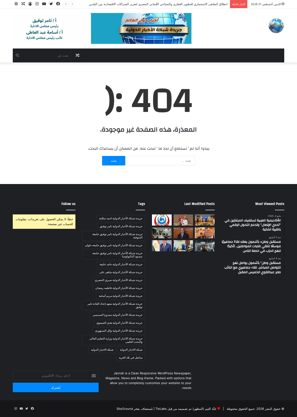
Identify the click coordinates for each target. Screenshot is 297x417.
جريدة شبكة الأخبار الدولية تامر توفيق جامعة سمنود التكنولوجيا (117, 254)
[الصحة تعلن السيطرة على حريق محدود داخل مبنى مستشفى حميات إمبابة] (162, 220)
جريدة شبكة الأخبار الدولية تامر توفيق (121, 226)
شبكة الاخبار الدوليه (102, 349)
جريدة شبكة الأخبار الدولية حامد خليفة (121, 264)
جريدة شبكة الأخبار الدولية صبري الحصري (118, 280)
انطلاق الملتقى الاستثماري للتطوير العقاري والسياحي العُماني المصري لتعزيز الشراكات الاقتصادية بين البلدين (158, 4)
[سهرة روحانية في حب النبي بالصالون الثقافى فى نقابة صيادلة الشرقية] (162, 233)
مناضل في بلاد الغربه (130, 357)
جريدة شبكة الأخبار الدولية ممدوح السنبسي (117, 315)
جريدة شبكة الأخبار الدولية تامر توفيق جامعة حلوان (113, 245)
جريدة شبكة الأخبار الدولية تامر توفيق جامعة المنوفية (117, 235)
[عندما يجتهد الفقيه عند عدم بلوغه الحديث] (205, 233)
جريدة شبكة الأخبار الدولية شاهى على (120, 272)
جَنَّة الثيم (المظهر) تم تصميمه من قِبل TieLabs (185, 409)
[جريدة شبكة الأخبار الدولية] (276, 26)
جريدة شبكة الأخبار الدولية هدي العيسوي (119, 322)
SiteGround (124, 409)
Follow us (68, 204)
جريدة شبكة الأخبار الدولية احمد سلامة (120, 218)
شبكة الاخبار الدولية (131, 349)
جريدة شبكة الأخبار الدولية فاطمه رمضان (118, 288)
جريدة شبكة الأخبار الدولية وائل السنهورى (118, 330)
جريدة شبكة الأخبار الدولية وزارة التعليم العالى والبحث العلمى (115, 340)
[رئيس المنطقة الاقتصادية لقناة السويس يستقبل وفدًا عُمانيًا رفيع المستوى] (205, 220)
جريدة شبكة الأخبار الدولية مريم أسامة (120, 295)
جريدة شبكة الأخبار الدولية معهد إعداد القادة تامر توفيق (114, 305)
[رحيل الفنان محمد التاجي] (183, 233)
